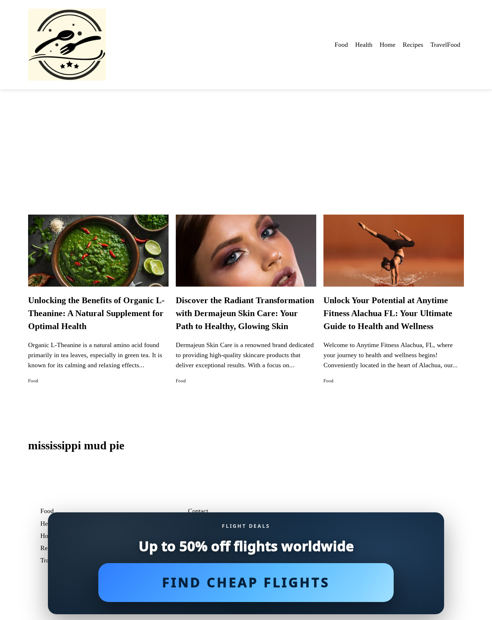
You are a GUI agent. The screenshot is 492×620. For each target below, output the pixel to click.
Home (387, 44)
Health (363, 44)
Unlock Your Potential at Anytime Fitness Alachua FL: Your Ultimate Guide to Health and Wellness (387, 313)
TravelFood (445, 44)
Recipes (413, 44)
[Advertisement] (246, 143)
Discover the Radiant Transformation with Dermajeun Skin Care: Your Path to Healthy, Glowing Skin (245, 313)
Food (341, 44)
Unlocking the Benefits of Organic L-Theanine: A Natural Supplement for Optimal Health (96, 313)
